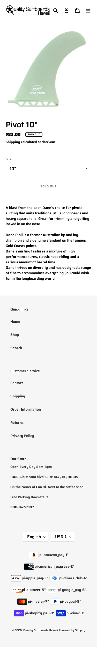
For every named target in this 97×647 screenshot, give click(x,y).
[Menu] (88, 10)
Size (9, 159)
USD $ (61, 536)
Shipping (13, 142)
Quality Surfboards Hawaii (40, 630)
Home (15, 321)
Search (16, 348)
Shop (14, 334)
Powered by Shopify (72, 630)
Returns (17, 422)
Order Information (25, 409)
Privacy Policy (22, 436)
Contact (16, 383)
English (34, 536)
